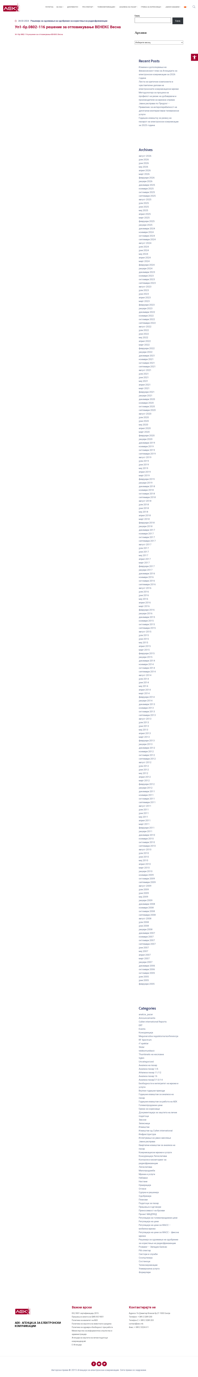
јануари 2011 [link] (145, 831)
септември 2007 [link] (147, 944)
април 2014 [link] (145, 689)
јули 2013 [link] (144, 722)
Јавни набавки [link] (172, 7)
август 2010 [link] (145, 849)
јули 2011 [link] (144, 809)
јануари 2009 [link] (145, 900)
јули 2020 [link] (144, 417)
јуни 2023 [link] (144, 294)
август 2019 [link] (145, 457)
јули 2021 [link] (144, 373)
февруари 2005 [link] (147, 984)
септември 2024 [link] (147, 239)
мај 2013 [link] (143, 729)
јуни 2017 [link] (144, 551)
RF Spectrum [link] (145, 1039)
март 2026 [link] (144, 174)
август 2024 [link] (145, 243)
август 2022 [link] (145, 326)
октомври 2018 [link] (147, 493)
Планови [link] (143, 1199)
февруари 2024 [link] (147, 264)
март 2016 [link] (144, 606)
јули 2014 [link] (144, 678)
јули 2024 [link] (144, 246)
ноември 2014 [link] (146, 664)
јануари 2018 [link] (145, 526)
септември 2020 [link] (147, 410)
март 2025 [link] (144, 217)
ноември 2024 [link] (146, 232)
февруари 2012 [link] (147, 784)
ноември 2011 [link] (146, 795)
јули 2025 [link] (144, 203)
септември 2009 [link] (147, 882)
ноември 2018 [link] (146, 490)
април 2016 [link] (145, 602)
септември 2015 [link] (147, 628)
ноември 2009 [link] (146, 875)
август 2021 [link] (145, 370)
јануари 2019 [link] (145, 482)
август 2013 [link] (145, 718)
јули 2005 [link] (144, 976)
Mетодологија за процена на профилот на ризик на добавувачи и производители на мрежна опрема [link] (157, 96)
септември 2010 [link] (147, 846)
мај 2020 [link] (143, 424)
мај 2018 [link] (143, 511)
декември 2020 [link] (147, 399)
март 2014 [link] (144, 693)
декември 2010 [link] (147, 835)
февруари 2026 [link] (147, 177)
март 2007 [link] (144, 958)
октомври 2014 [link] (147, 668)
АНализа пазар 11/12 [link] (150, 1072)
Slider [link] (142, 1047)
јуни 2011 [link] (144, 813)
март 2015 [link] (144, 649)
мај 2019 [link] (143, 468)
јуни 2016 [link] (144, 595)
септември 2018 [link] (147, 497)
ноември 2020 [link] (146, 402)
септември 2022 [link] (147, 323)
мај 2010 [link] (143, 860)
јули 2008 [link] (144, 922)
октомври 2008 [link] (147, 911)
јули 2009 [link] (144, 889)
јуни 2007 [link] (144, 947)
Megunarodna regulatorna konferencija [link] (158, 1036)
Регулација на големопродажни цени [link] (158, 1217)
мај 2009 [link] (143, 896)
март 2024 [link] (144, 261)
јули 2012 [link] (144, 766)
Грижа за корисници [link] (151, 7)
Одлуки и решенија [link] (149, 1192)
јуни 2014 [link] (144, 682)
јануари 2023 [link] (145, 308)
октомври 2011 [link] (147, 798)
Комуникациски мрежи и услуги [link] (155, 1152)
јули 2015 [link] (144, 635)
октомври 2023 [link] (147, 279)
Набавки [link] (143, 1177)
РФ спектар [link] (145, 1250)
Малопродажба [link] (147, 1170)
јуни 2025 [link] (144, 206)
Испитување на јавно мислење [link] (155, 1138)
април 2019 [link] (145, 471)
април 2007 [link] (145, 954)
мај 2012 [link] (143, 773)
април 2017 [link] (145, 559)
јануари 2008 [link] (145, 929)
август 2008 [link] (145, 918)
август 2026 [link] (145, 156)
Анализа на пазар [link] (127, 7)
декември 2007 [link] (147, 933)
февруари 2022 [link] (147, 348)
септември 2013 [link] (147, 715)
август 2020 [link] (145, 413)
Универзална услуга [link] (149, 1268)
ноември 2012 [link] (146, 751)
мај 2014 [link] (143, 686)
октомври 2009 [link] (147, 878)
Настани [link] (143, 1181)
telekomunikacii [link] (146, 1050)
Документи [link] (72, 7)
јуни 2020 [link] (144, 421)
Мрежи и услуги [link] (147, 1174)
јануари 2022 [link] (145, 352)
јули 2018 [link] (144, 504)
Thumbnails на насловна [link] (151, 1054)
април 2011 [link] (145, 820)
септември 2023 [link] (147, 283)
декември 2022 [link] (147, 312)
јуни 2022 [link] (144, 333)
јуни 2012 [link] (144, 769)
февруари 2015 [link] (147, 653)
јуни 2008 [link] (144, 925)
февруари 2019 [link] (147, 479)
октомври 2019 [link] (147, 450)
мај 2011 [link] (143, 816)
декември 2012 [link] (147, 747)
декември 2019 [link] (147, 442)
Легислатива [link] (145, 1167)
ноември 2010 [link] (146, 838)
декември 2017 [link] (147, 530)
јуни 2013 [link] (144, 726)
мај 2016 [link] (143, 599)
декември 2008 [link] (147, 904)
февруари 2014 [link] (147, 697)
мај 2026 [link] (143, 166)
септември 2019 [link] (147, 453)
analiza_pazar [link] (146, 1014)
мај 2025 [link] (143, 210)
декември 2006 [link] (147, 965)
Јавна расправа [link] (147, 1141)
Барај (137, 16)
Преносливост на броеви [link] (152, 1210)
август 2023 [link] (145, 286)
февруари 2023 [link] (147, 304)
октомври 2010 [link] (147, 842)
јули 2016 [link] (144, 591)
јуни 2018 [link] (144, 508)
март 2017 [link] (144, 562)
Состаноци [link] (144, 1261)
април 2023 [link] (145, 297)
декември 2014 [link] (147, 660)
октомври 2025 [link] (147, 192)
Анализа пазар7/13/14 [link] (151, 1079)
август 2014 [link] (145, 675)
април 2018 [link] (145, 515)
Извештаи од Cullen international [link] (156, 1130)
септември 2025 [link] (147, 195)
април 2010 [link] (145, 864)
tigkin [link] (141, 1058)
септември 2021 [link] (147, 366)
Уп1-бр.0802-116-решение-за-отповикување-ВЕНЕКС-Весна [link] (39, 34)
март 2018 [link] (144, 519)
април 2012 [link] (145, 777)
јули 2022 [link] (144, 330)
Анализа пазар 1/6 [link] (148, 1069)
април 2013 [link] (145, 733)
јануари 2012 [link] (145, 787)
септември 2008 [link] (147, 915)
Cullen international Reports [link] (153, 1021)
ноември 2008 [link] (146, 907)
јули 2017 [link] (144, 548)
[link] (194, 57)
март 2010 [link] (144, 867)
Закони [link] (142, 1119)
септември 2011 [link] (147, 802)
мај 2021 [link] (143, 381)
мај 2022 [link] (143, 337)
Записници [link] (144, 1123)
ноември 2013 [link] (146, 708)
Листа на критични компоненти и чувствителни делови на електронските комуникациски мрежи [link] (159, 85)
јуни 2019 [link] (144, 464)
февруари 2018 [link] (147, 522)
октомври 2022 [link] (147, 319)
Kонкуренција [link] (146, 1032)
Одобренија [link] (145, 1196)
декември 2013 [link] (147, 704)
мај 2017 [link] (143, 555)
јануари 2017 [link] (145, 570)
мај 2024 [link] (143, 254)
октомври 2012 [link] (147, 755)
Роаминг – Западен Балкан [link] (153, 1246)
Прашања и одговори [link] (150, 1207)
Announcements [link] (147, 1018)
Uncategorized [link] (146, 1061)
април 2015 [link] (145, 646)
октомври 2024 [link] (147, 235)
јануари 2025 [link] (145, 225)
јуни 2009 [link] (144, 893)
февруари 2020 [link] (147, 435)
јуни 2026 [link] (144, 163)
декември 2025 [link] (147, 185)
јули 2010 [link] (144, 853)
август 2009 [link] (145, 885)
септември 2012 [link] (147, 758)
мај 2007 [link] (143, 951)
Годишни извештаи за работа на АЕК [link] (158, 1101)
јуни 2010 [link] (144, 856)
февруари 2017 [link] (147, 566)
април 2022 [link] (145, 341)
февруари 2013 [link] (147, 740)
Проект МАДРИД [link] (148, 1214)
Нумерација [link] (145, 1185)
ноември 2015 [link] (146, 620)
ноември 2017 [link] (146, 533)
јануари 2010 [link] (145, 871)
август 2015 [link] (145, 631)
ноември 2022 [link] (146, 315)
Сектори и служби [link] (148, 1254)
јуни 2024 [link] (144, 250)
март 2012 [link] (144, 780)
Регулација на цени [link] (149, 1221)
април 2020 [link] (145, 428)
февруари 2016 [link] (147, 609)
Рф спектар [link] (87, 7)
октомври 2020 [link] (147, 406)
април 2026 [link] (145, 170)
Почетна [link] (49, 7)
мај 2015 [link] (143, 642)
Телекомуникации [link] (106, 7)
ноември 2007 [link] (146, 936)
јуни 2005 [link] (144, 980)
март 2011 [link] (144, 824)
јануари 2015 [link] (145, 657)
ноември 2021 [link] (146, 359)
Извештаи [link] (144, 1127)
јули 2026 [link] (144, 159)
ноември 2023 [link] (146, 275)
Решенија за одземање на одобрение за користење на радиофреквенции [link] (69, 21)
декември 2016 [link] (147, 573)
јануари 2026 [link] (145, 181)
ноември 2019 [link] (146, 446)
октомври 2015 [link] (147, 624)
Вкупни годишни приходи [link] (152, 1090)
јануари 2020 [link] (145, 439)
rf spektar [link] (144, 1043)
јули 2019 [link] (144, 461)
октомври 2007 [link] (147, 940)
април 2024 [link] (145, 257)
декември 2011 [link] (147, 791)
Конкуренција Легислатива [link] (153, 1156)
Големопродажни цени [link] (150, 1105)
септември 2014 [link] (147, 671)
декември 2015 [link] (147, 617)
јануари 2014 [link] (145, 700)
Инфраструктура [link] (147, 1134)
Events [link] (142, 1029)
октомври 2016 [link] (147, 580)
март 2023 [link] (144, 301)
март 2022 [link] (144, 344)
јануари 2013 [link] (145, 744)
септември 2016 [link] (147, 584)
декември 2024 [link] (147, 228)
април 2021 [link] (145, 384)
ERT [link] (141, 1025)
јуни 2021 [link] (144, 377)
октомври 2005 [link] (147, 973)
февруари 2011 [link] (147, 827)
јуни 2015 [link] (144, 639)
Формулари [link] (145, 1272)
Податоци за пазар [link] (149, 1203)
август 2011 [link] (145, 806)
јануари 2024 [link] (145, 268)
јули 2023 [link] (144, 290)
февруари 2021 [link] (147, 392)
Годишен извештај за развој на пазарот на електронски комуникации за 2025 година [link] (158, 122)
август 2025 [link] (145, 199)
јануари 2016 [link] (145, 613)
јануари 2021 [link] (145, 395)
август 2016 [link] (145, 588)
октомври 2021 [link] (147, 363)
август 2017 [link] (145, 544)
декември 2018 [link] (147, 486)
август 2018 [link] (145, 501)
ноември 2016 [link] (146, 577)
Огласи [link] (142, 1188)
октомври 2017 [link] (147, 537)
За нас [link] (59, 7)
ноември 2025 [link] (146, 188)
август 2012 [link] (145, 762)
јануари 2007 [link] (145, 962)
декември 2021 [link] (147, 355)
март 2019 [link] (144, 475)
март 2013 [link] (144, 737)
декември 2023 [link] (147, 272)
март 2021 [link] (144, 388)
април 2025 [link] (145, 214)
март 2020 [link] (144, 432)
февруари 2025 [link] (147, 221)
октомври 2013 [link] (147, 711)
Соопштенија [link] (145, 1257)
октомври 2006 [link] (147, 969)
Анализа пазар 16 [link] (148, 1076)
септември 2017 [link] (147, 540)
